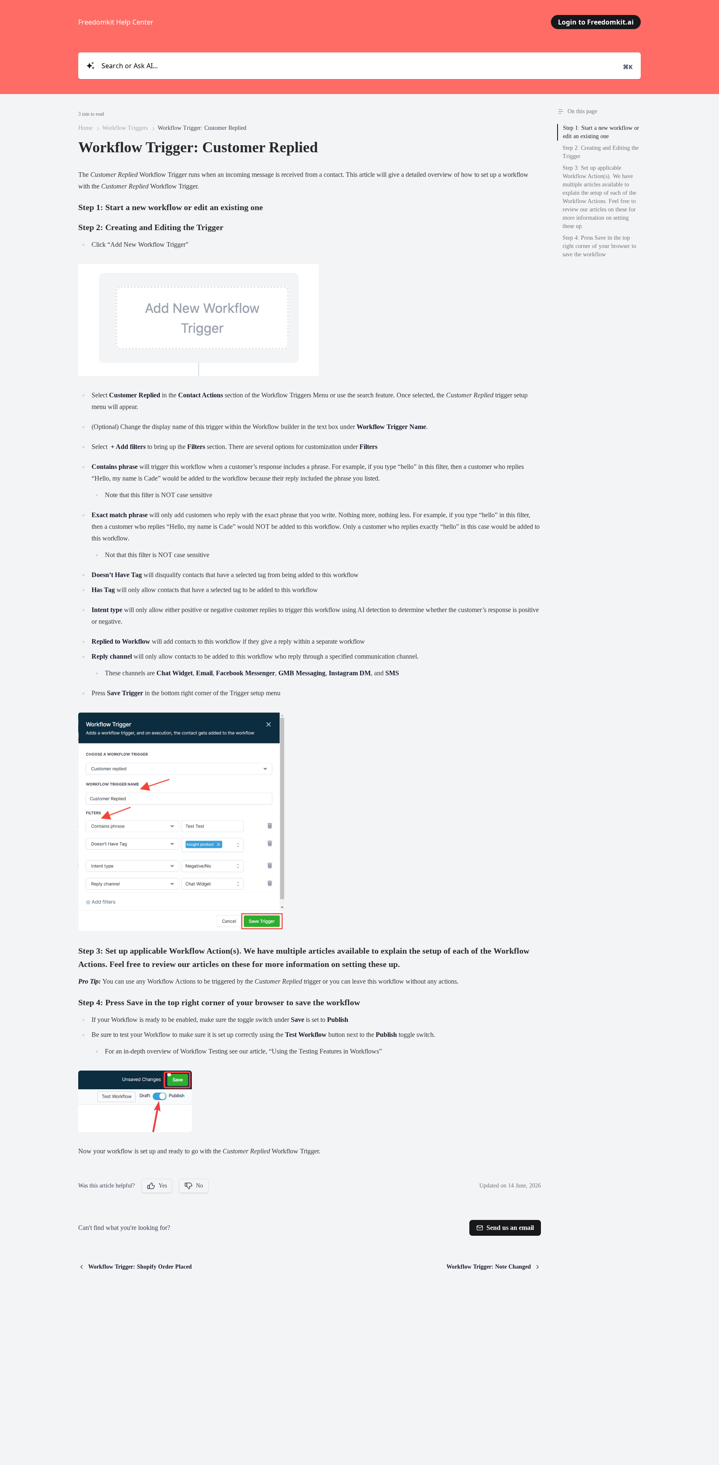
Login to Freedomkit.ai (596, 22)
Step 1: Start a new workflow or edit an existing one (601, 132)
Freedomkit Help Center (116, 22)
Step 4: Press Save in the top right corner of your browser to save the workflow (599, 246)
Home (85, 128)
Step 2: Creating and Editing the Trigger (601, 152)
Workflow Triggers (125, 128)
